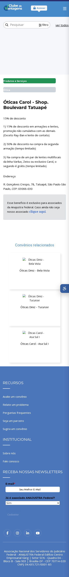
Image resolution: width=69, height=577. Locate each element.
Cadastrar (13, 514)
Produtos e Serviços (15, 81)
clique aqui (37, 211)
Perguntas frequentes (17, 413)
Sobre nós (9, 453)
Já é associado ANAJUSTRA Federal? (30, 498)
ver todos (62, 25)
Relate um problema (16, 404)
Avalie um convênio (15, 396)
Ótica (6, 90)
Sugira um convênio (15, 429)
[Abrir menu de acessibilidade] (64, 288)
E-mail (10, 483)
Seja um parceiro (13, 421)
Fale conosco (11, 461)
